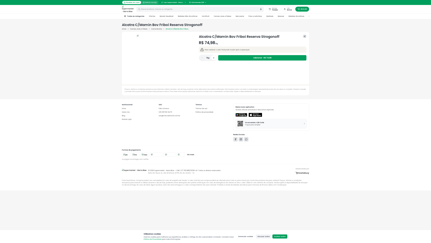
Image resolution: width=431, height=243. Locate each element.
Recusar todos (264, 236)
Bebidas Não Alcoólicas (187, 16)
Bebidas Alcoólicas (296, 16)
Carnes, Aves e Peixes (222, 16)
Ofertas (152, 16)
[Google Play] (241, 115)
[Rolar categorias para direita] (306, 16)
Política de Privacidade (152, 239)
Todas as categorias (135, 16)
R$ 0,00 (304, 9)
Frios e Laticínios (255, 16)
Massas (281, 16)
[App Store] (255, 115)
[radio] (131, 2)
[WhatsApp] (246, 139)
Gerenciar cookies (245, 236)
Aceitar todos (280, 236)
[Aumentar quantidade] (213, 58)
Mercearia (240, 16)
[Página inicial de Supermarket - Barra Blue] (128, 9)
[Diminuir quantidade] (202, 58)
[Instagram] (241, 139)
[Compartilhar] (304, 36)
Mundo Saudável (166, 16)
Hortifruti (205, 16)
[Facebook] (235, 139)
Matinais (269, 16)
